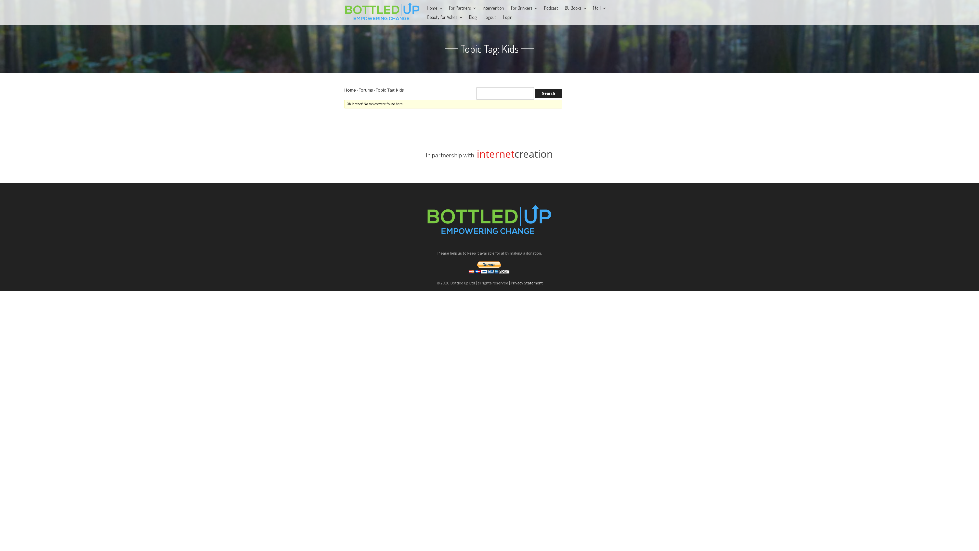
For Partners (460, 8)
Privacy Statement (527, 283)
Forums (365, 90)
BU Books (573, 8)
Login (507, 17)
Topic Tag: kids (489, 48)
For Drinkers (521, 8)
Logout (489, 17)
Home (432, 8)
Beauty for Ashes (442, 17)
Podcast (551, 8)
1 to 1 (597, 8)
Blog (472, 17)
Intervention (493, 8)
